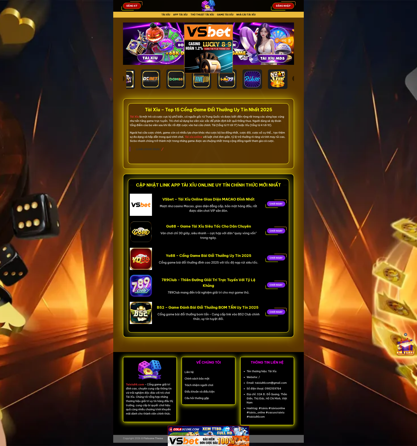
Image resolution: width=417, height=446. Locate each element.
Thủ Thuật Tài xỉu (202, 14)
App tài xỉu (180, 14)
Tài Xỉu (165, 14)
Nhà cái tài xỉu (246, 14)
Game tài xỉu (225, 14)
